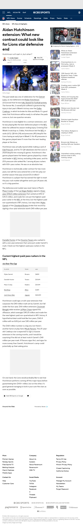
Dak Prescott (7, 150)
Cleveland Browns (21, 205)
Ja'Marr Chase (26, 309)
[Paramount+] (39, 507)
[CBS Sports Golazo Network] (57, 503)
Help (4, 481)
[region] (65, 36)
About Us (32, 459)
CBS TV (32, 470)
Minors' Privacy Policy (64, 465)
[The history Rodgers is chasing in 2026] (55, 135)
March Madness (8, 470)
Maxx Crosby (7, 191)
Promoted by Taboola (40, 406)
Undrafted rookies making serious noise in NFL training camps (70, 155)
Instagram (33, 486)
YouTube (32, 481)
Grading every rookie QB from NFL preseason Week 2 (70, 87)
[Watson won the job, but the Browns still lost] (55, 112)
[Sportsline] (25, 507)
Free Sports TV (7, 465)
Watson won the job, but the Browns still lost (70, 109)
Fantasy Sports (7, 462)
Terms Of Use (61, 459)
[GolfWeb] (41, 511)
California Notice (62, 471)
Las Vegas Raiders (26, 191)
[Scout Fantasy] (73, 507)
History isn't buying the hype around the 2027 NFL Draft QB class (69, 99)
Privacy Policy (61, 462)
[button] (3, 12)
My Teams (60, 486)
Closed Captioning (63, 468)
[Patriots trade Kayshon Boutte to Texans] (55, 123)
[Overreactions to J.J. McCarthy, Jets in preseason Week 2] (55, 66)
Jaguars (27, 295)
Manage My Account (63, 481)
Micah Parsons (30, 329)
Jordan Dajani (14, 58)
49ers (26, 290)
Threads (32, 495)
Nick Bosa (7, 290)
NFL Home (6, 24)
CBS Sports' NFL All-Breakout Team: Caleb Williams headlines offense (69, 76)
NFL (45, 125)
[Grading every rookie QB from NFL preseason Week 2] (55, 89)
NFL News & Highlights (19, 24)
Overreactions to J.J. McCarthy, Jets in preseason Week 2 (68, 64)
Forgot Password (62, 489)
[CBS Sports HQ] (38, 503)
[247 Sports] (11, 507)
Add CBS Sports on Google (38, 58)
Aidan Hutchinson (32, 100)
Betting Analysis (8, 467)
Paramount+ (33, 467)
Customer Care (8, 484)
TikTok (31, 484)
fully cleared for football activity (34, 103)
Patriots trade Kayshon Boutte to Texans (69, 120)
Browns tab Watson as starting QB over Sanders (70, 143)
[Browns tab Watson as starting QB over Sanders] (55, 146)
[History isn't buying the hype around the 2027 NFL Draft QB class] (55, 101)
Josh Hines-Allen (9, 295)
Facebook (32, 489)
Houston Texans (27, 240)
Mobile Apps (7, 473)
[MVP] (63, 507)
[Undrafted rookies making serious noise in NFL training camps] (55, 157)
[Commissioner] (52, 507)
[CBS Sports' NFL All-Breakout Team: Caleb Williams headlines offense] (55, 77)
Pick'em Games (8, 459)
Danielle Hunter (8, 240)
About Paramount (35, 465)
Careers (32, 462)
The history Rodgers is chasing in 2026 (69, 132)
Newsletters (60, 484)
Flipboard (32, 497)
